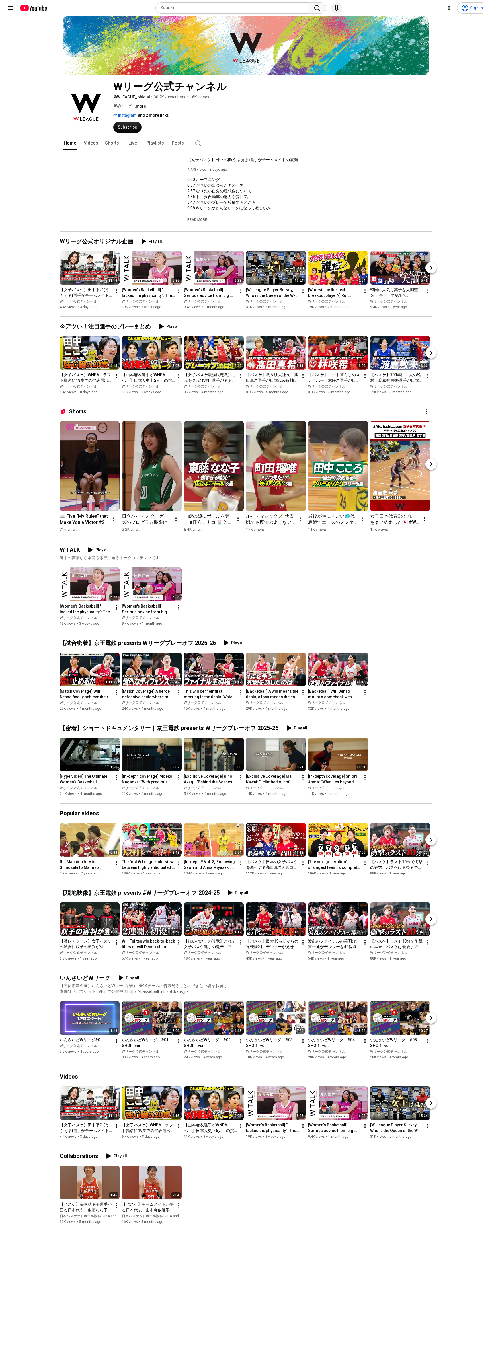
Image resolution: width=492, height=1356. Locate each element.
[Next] (431, 267)
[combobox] (233, 8)
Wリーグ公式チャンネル (78, 301)
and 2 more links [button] (153, 115)
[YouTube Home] (33, 8)
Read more (197, 220)
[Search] (317, 8)
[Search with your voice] (336, 8)
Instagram (127, 115)
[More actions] (116, 291)
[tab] (70, 143)
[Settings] (449, 8)
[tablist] (246, 143)
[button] (197, 219)
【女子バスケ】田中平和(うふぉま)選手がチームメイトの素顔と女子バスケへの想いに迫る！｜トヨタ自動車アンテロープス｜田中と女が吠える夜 (244, 159)
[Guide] (10, 8)
